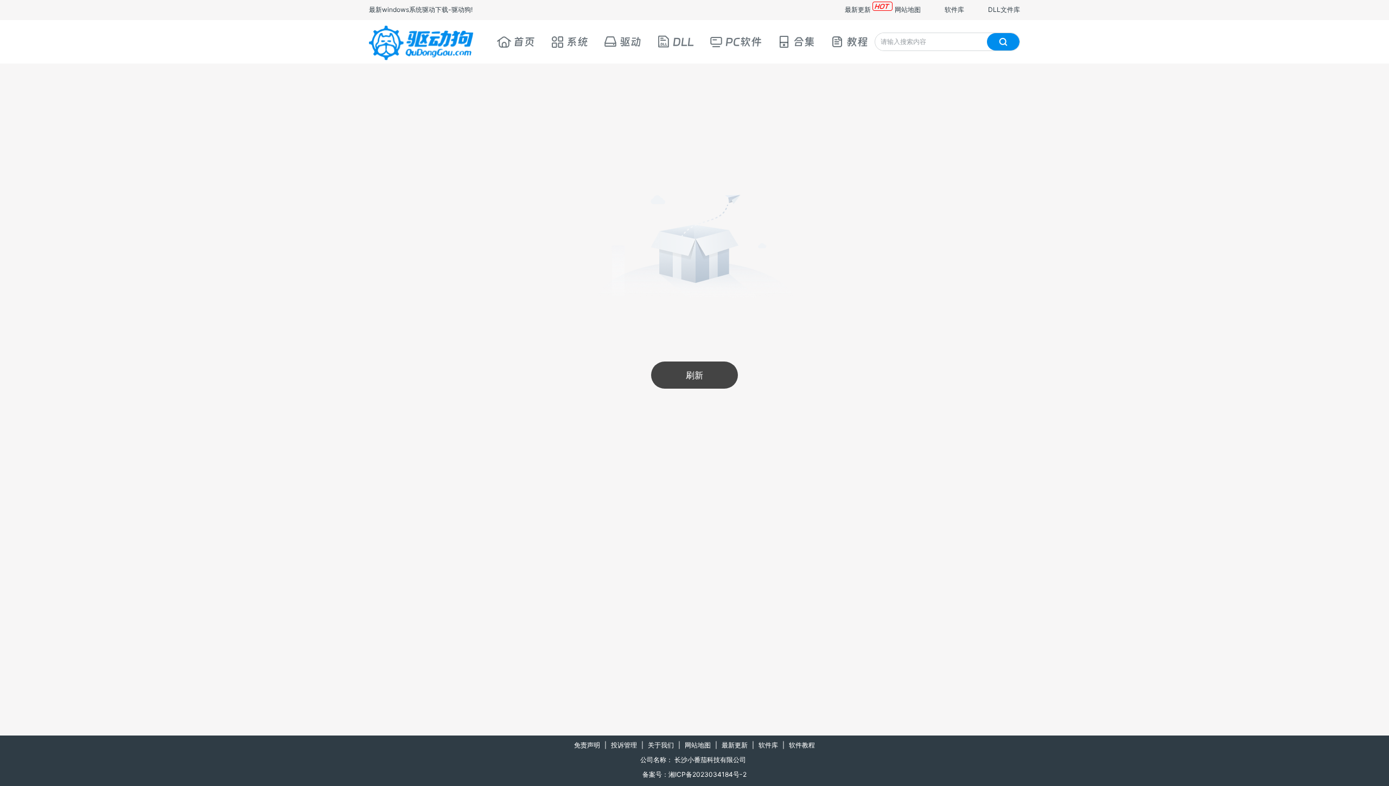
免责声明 (587, 745)
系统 (577, 41)
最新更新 (858, 9)
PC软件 (743, 41)
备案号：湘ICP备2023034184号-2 (694, 774)
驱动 (630, 41)
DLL (683, 41)
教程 (857, 41)
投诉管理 (624, 745)
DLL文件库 (1004, 9)
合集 (804, 41)
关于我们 (661, 745)
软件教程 (802, 745)
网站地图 (908, 9)
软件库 (954, 9)
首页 (524, 41)
